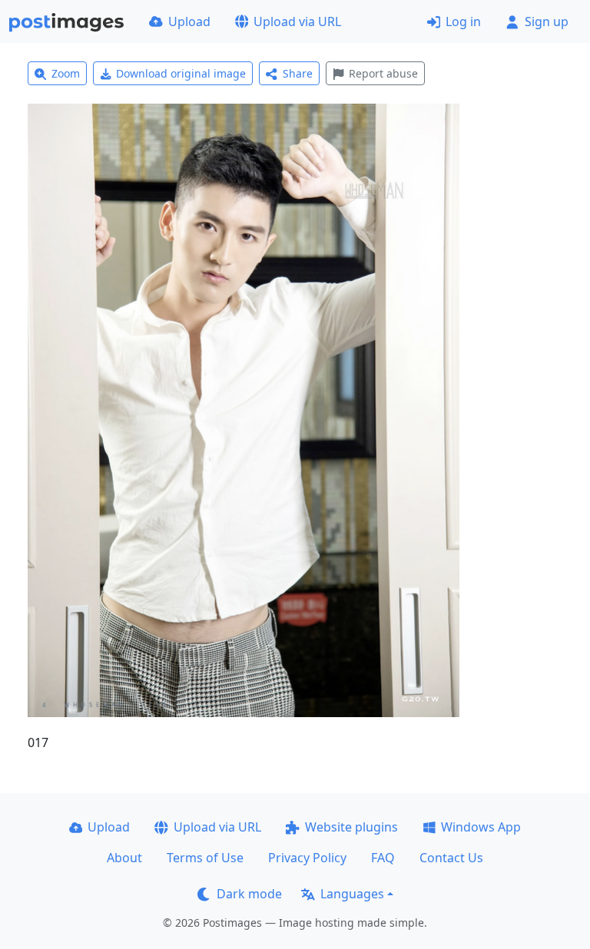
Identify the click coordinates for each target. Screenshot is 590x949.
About (124, 857)
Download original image (181, 73)
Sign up (546, 21)
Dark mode (249, 893)
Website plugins (351, 826)
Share (298, 73)
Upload (189, 21)
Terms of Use (205, 857)
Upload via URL (297, 21)
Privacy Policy (307, 857)
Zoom (65, 73)
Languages (352, 893)
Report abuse (383, 73)
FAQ (383, 857)
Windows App (481, 826)
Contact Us (451, 857)
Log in (463, 21)
